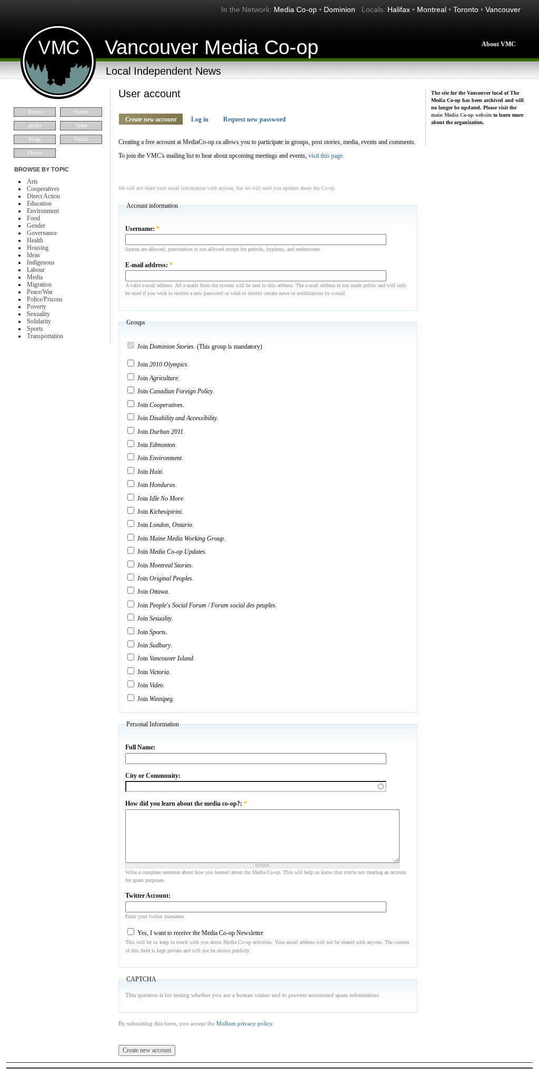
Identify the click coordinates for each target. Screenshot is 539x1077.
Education (39, 203)
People (81, 139)
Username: (142, 228)
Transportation (45, 336)
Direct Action (43, 196)
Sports (35, 328)
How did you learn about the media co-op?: (186, 803)
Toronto (465, 9)
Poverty (36, 306)
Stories (81, 112)
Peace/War (40, 292)
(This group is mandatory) (199, 346)
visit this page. (326, 155)
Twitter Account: (148, 895)
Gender (36, 225)
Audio (35, 125)
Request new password (254, 119)
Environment (43, 211)
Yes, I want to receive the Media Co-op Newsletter (199, 933)
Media (35, 277)
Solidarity (39, 321)
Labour (36, 269)
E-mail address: (149, 265)
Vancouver (503, 9)
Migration (39, 284)
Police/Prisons (45, 299)
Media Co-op (295, 9)
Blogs (34, 139)
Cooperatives (43, 188)
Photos (34, 153)
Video (81, 125)
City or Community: (153, 775)
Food (33, 218)
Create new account (150, 119)
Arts (32, 181)
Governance (42, 233)
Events (35, 112)
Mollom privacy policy (244, 1023)
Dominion (339, 9)
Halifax (398, 9)
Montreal (431, 9)
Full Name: (140, 747)
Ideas (33, 255)
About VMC (499, 44)
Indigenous (41, 262)
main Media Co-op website (461, 115)
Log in (199, 119)
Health (35, 240)
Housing (37, 247)
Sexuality (38, 314)
